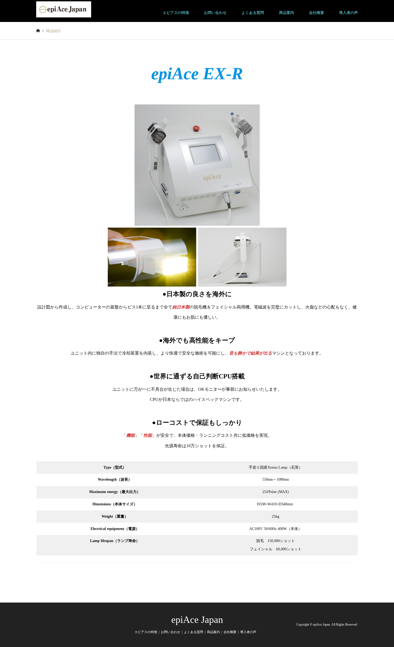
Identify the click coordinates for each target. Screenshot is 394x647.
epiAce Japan (197, 619)
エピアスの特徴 (176, 13)
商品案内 (286, 13)
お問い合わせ (215, 13)
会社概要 (316, 13)
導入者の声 (348, 13)
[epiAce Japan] (63, 9)
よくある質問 (252, 13)
